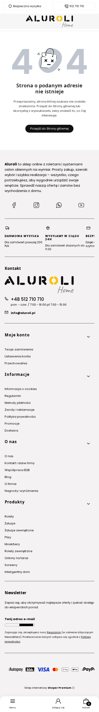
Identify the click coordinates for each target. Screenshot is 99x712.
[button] (48, 337)
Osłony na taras (17, 558)
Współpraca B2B (17, 470)
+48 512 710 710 (27, 299)
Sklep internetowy (47, 688)
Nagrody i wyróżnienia (21, 491)
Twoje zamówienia (19, 349)
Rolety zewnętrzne (18, 551)
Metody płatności (18, 403)
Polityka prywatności (20, 416)
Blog (8, 477)
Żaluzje (10, 523)
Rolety (9, 516)
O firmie (11, 484)
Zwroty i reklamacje (20, 410)
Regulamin (13, 396)
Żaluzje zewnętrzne (19, 530)
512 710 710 (77, 6)
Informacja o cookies (21, 389)
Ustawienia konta (18, 356)
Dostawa (11, 430)
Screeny (11, 565)
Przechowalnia (16, 363)
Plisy (8, 537)
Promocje (12, 423)
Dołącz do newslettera (26, 624)
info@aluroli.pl (23, 313)
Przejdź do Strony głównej (49, 128)
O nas (9, 456)
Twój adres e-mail (20, 619)
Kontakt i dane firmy (20, 463)
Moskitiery (12, 544)
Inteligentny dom (17, 572)
